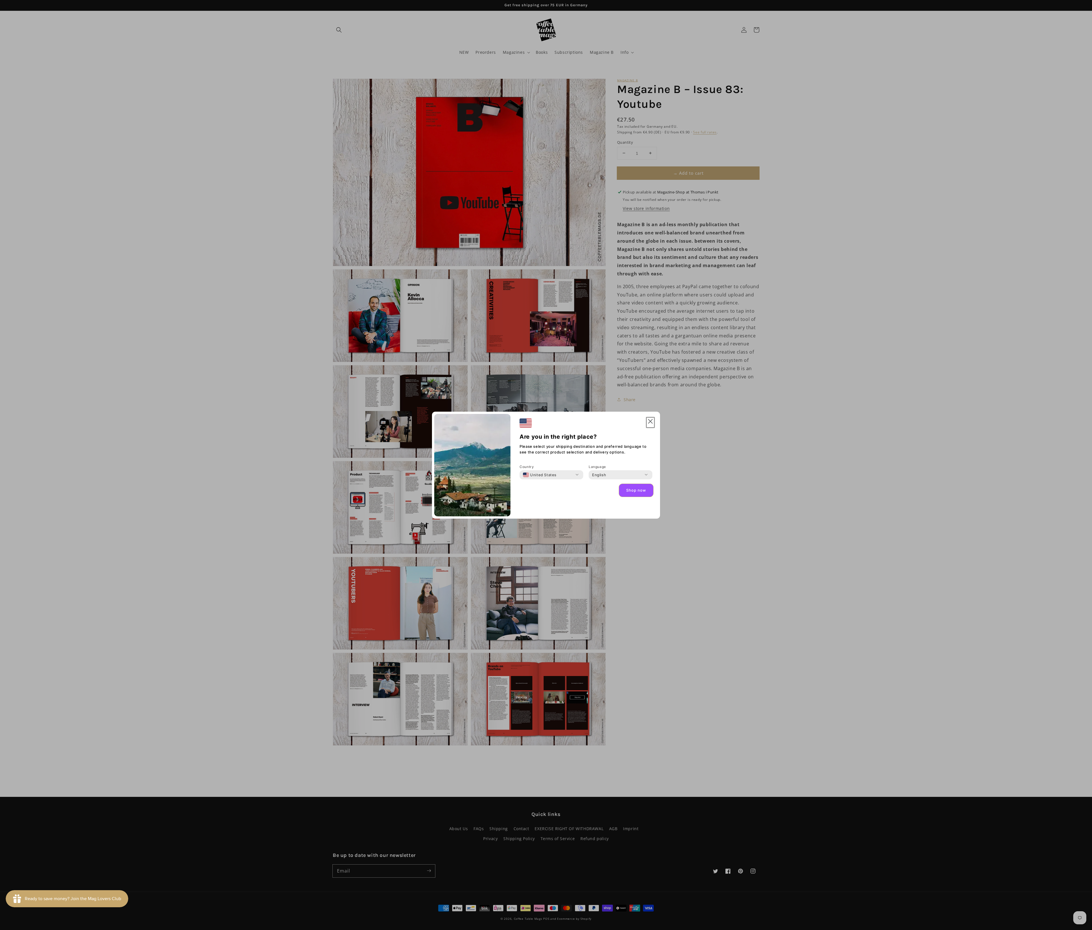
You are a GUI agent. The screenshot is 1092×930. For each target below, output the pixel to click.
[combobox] (540, 475)
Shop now (636, 490)
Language (597, 467)
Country (527, 467)
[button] (650, 422)
